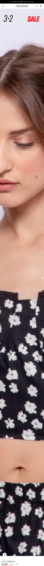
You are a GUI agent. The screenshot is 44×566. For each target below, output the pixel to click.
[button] (42, 277)
